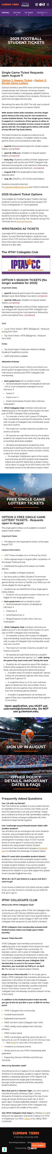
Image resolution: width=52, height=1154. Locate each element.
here (44, 1113)
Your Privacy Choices (17, 1142)
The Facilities (42, 13)
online (27, 1118)
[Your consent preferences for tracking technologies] (4, 1149)
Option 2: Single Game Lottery (24, 82)
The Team (16, 13)
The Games (28, 13)
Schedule (37, 4)
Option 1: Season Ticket (17, 80)
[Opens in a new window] (42, 4)
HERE (13, 1043)
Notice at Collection (35, 1142)
